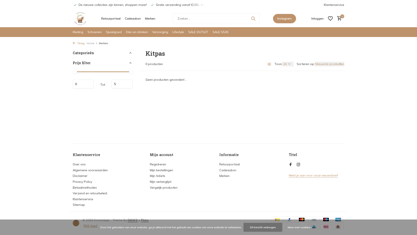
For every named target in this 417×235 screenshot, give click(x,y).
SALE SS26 (220, 32)
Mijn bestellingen (161, 170)
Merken (150, 18)
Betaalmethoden (85, 188)
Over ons (79, 164)
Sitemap (79, 205)
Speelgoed (114, 32)
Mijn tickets (157, 176)
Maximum (122, 84)
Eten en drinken (137, 32)
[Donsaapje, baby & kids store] (80, 18)
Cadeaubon (133, 18)
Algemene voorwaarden (90, 170)
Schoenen (95, 32)
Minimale (83, 84)
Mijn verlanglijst (160, 182)
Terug (80, 43)
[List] (269, 64)
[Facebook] (290, 164)
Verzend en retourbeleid (90, 193)
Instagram (284, 18)
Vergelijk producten (163, 188)
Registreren (158, 164)
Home (90, 43)
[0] (338, 18)
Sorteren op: (306, 64)
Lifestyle (178, 32)
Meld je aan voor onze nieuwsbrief (313, 175)
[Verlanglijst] (330, 18)
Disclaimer (80, 176)
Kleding (78, 32)
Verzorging (160, 32)
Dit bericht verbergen (263, 227)
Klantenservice (334, 5)
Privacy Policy (82, 182)
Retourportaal (111, 18)
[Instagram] (298, 164)
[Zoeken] (253, 18)
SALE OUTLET (198, 32)
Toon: (279, 64)
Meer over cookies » (300, 227)
